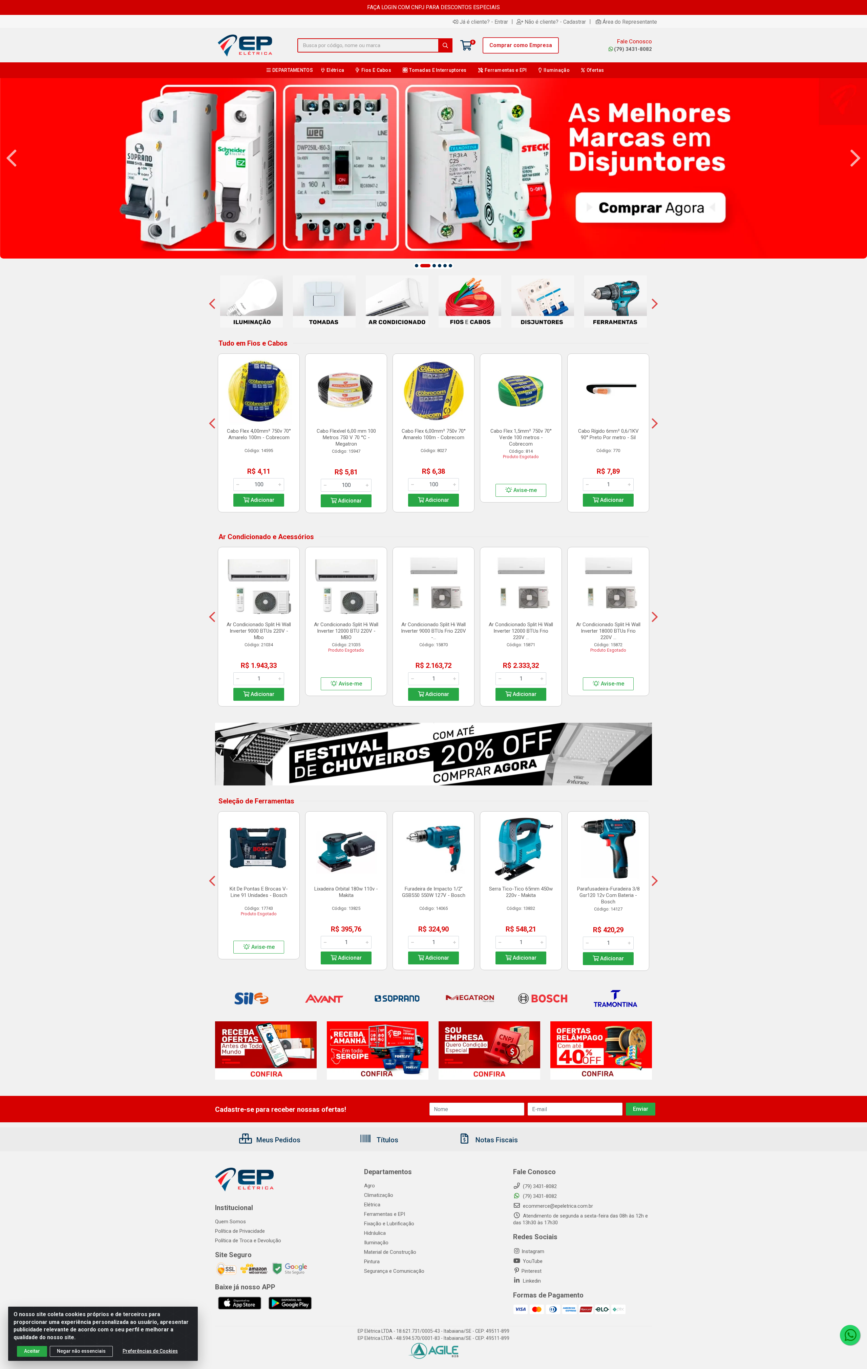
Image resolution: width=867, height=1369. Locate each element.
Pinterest (532, 1271)
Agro (369, 1186)
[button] (416, 265)
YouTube (532, 1261)
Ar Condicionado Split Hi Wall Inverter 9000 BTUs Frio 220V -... (433, 630)
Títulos (386, 1140)
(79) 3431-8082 (633, 49)
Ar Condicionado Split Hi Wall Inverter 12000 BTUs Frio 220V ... (521, 630)
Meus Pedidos (277, 1140)
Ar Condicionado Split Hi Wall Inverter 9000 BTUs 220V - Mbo (259, 630)
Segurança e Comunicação (394, 1271)
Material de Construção (390, 1252)
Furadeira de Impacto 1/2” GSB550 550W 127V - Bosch (433, 892)
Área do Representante (629, 21)
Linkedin (531, 1281)
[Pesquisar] (445, 45)
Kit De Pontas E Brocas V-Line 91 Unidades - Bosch (259, 892)
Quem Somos (230, 1222)
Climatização (378, 1195)
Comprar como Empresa (520, 45)
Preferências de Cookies (150, 1351)
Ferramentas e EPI (384, 1214)
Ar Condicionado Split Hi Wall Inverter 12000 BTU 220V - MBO (346, 630)
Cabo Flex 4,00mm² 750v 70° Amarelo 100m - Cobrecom (259, 434)
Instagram (533, 1251)
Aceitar (32, 1351)
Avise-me (524, 490)
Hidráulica (375, 1233)
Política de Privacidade (240, 1231)
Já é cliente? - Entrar (484, 21)
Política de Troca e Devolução (248, 1241)
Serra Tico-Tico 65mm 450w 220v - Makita (521, 892)
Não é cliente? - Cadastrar (555, 21)
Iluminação (376, 1243)
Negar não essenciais (81, 1351)
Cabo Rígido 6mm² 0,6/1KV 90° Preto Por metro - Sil (608, 434)
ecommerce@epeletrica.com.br (557, 1206)
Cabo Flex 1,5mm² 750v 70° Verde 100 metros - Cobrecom (521, 437)
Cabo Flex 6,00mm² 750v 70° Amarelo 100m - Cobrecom (434, 434)
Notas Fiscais (496, 1140)
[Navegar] (11, 158)
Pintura (372, 1262)
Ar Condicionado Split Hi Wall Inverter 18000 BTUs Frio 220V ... (608, 630)
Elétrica (372, 1205)
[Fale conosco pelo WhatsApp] (850, 1335)
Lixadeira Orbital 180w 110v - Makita (346, 892)
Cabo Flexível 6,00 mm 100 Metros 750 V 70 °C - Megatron (346, 437)
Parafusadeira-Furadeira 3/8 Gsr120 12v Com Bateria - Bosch (608, 895)
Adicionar (261, 500)
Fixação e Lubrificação (389, 1224)
